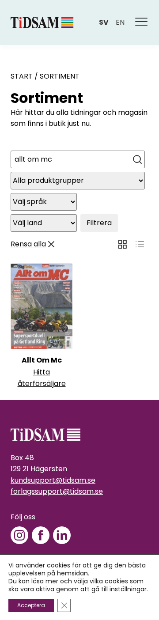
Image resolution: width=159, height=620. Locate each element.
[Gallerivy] (122, 244)
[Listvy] (139, 244)
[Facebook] (40, 535)
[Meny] (141, 22)
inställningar (128, 589)
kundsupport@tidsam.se (53, 480)
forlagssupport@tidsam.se (57, 491)
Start (22, 76)
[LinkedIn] (62, 535)
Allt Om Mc (42, 360)
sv (104, 22)
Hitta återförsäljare (42, 378)
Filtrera (99, 223)
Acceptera (31, 605)
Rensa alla (28, 244)
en (120, 22)
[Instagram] (19, 535)
